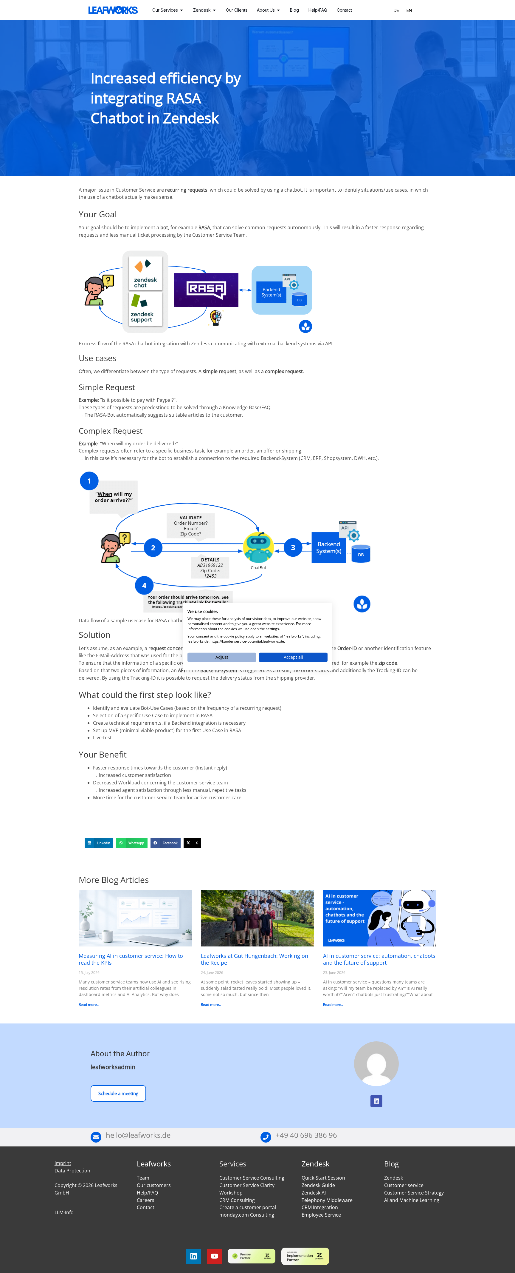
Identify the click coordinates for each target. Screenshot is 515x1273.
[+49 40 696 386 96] (265, 1137)
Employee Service (321, 1215)
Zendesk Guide (318, 1185)
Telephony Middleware (327, 1200)
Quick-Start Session (323, 1178)
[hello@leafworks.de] (96, 1137)
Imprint (63, 1163)
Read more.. (89, 1004)
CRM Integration (320, 1207)
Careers (145, 1200)
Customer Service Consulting (251, 1178)
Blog (391, 1164)
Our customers (154, 1185)
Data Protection (72, 1170)
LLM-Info (64, 1212)
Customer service (404, 1185)
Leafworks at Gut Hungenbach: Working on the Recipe (254, 959)
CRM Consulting (237, 1200)
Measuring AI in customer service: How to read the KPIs (131, 959)
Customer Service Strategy (414, 1192)
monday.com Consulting (246, 1215)
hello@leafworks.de (138, 1135)
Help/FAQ (147, 1192)
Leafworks (154, 1164)
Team (143, 1178)
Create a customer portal (247, 1207)
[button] (99, 843)
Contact (145, 1207)
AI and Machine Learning (411, 1200)
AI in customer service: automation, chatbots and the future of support (379, 959)
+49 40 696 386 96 (306, 1135)
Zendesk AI (314, 1192)
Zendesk (316, 1164)
